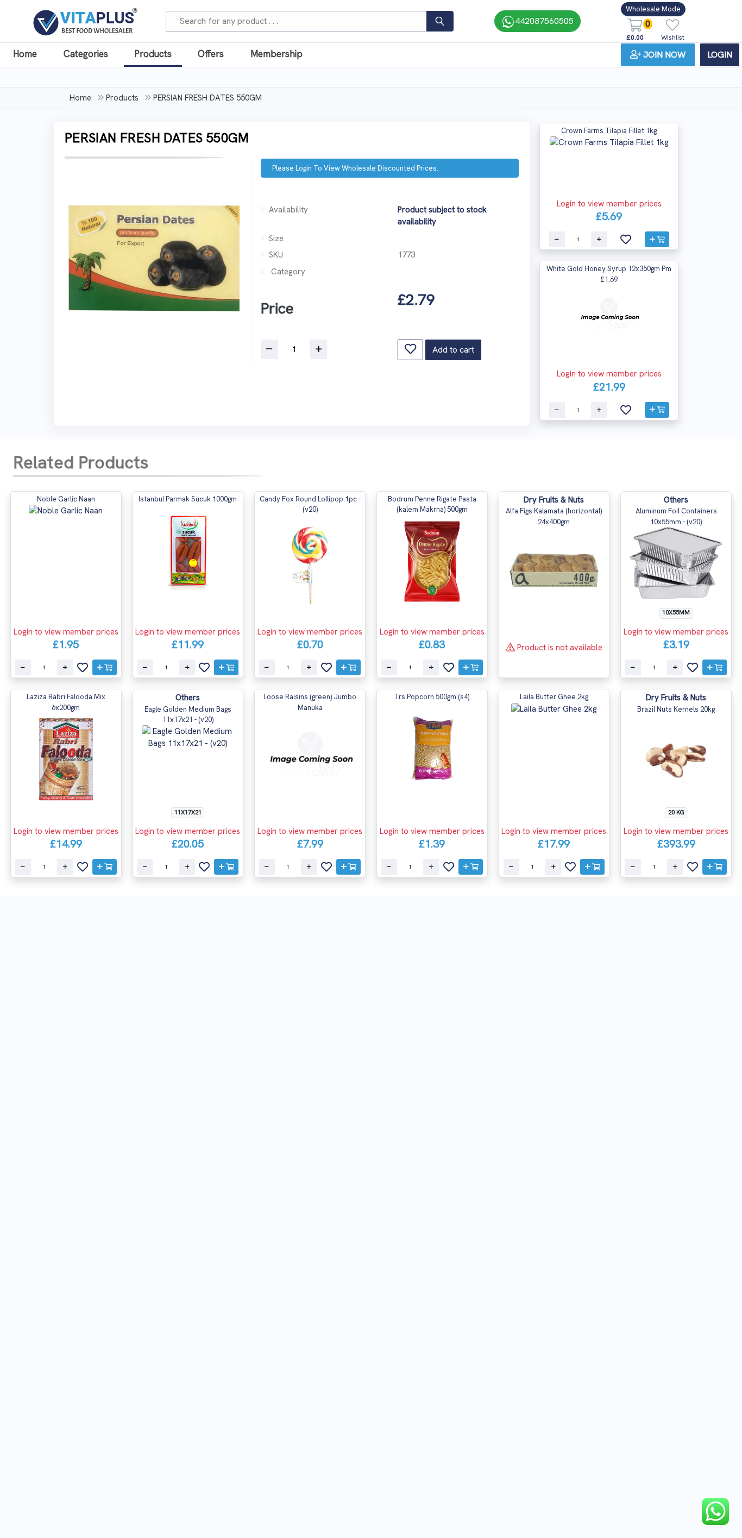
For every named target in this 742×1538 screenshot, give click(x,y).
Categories (86, 54)
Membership (276, 54)
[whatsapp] (715, 1511)
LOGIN (719, 54)
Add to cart (453, 349)
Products (153, 54)
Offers (211, 54)
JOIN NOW (664, 54)
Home (25, 54)
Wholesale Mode (653, 9)
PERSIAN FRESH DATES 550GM (207, 97)
